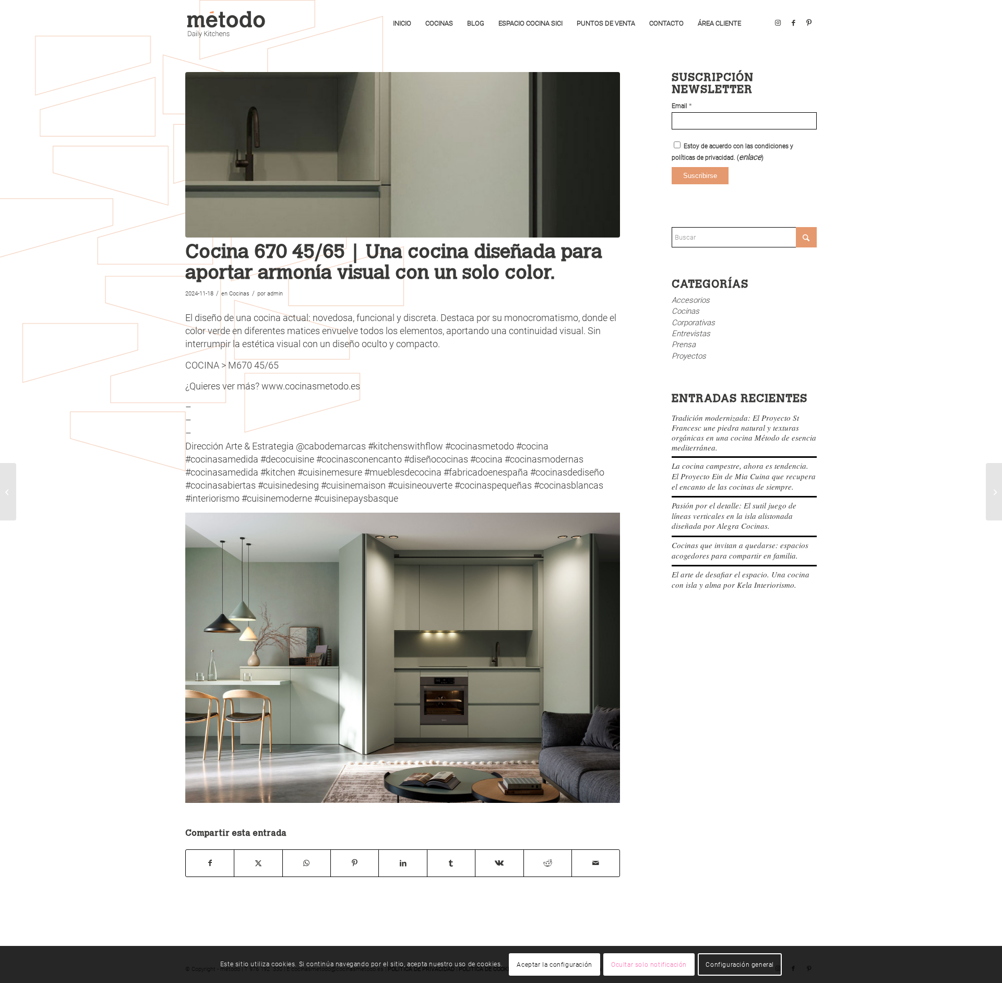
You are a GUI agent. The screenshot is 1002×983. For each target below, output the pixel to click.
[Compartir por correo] (595, 863)
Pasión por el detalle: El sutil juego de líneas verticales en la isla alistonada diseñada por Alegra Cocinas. (734, 515)
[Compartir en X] (258, 863)
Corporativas (693, 322)
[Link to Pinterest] (809, 23)
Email (682, 106)
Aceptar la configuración (554, 964)
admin (275, 293)
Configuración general (740, 964)
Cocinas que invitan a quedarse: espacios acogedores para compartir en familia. (740, 550)
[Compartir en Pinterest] (354, 863)
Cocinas (239, 293)
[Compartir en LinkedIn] (402, 863)
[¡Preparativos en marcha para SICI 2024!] (8, 491)
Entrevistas (691, 333)
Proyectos (689, 356)
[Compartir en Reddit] (547, 863)
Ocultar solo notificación (649, 964)
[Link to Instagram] (777, 23)
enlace (750, 157)
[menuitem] (402, 23)
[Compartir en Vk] (499, 863)
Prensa (684, 344)
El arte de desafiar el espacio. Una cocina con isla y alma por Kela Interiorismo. (740, 579)
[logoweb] (229, 23)
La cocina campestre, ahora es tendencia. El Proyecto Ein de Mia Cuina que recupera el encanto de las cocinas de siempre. (744, 475)
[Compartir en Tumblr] (451, 863)
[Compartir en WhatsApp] (306, 863)
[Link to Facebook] (793, 23)
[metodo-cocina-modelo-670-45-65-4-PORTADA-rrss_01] (402, 155)
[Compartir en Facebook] (210, 863)
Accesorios (691, 300)
